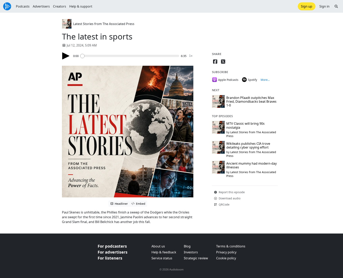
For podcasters (112, 246)
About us (158, 246)
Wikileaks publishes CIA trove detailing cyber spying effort (248, 145)
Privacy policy (226, 252)
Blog (187, 246)
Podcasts (23, 6)
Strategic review (196, 258)
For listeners (110, 258)
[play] (66, 55)
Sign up (306, 6)
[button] (336, 6)
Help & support (80, 6)
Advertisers (41, 6)
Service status (161, 258)
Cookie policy (226, 258)
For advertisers (112, 252)
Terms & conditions (230, 246)
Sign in (324, 6)
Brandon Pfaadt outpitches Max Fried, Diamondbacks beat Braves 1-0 (251, 101)
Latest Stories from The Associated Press (103, 24)
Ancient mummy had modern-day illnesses (251, 165)
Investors (191, 252)
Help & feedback (163, 252)
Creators (59, 6)
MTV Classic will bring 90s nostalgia (245, 125)
